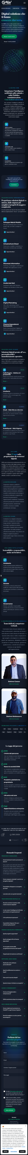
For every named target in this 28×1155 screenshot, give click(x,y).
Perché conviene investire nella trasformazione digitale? (11, 903)
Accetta (22, 1151)
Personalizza (14, 1151)
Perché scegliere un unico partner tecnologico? (12, 1016)
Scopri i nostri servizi (9, 36)
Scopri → (5, 381)
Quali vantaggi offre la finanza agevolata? (11, 940)
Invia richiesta (9, 1110)
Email (5, 1060)
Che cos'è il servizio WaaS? (10, 977)
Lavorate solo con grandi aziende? (12, 894)
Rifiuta (5, 1151)
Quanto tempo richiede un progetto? (13, 983)
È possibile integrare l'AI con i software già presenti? (11, 924)
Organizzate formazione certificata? (12, 954)
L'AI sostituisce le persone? (10, 917)
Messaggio (6, 1075)
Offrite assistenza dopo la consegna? (13, 999)
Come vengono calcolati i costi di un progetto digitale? (13, 880)
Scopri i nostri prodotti (10, 41)
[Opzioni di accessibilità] (1, 575)
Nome (5, 1052)
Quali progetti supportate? (10, 933)
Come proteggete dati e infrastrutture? (9, 992)
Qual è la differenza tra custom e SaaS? (11, 971)
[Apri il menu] (24, 3)
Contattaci (14, 184)
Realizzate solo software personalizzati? (9, 963)
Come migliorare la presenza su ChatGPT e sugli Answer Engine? (12, 1009)
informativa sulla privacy (16, 1091)
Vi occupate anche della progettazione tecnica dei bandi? (12, 947)
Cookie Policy (9, 1148)
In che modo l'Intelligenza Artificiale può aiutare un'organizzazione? (13, 911)
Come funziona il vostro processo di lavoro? (13, 860)
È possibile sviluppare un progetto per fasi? (12, 887)
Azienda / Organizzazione (10, 1067)
